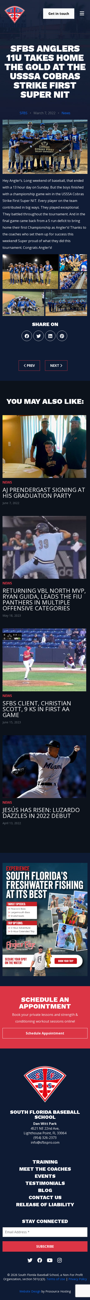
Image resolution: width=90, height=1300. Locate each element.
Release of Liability (45, 1205)
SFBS (23, 113)
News (66, 113)
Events (45, 1176)
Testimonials (45, 1183)
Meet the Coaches (45, 1169)
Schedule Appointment (45, 1033)
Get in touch (58, 13)
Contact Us (45, 1197)
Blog (45, 1190)
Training (45, 1162)
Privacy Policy (77, 1279)
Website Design (30, 1291)
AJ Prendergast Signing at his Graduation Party (44, 492)
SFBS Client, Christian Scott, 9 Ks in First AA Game (37, 709)
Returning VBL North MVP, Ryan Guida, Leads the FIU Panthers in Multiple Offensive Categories (44, 599)
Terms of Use (55, 1279)
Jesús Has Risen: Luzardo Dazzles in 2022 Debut (41, 813)
